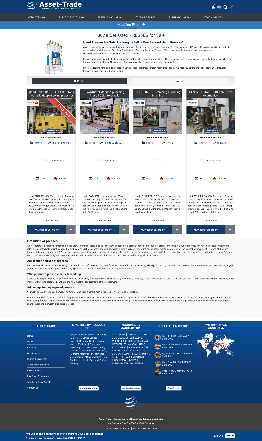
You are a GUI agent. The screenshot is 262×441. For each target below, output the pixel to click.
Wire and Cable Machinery (94, 350)
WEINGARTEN (101, 53)
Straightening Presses (133, 50)
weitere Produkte (88, 388)
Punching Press (129, 67)
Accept (230, 435)
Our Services (33, 353)
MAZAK (138, 337)
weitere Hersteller (131, 388)
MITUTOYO (138, 357)
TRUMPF (132, 334)
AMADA (132, 344)
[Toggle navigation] (219, 7)
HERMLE (139, 363)
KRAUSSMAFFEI (120, 363)
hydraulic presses (126, 47)
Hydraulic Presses (89, 360)
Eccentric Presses (169, 47)
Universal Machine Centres (84, 337)
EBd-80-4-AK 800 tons (63, 143)
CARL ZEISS (128, 350)
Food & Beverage (145, 17)
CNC (47, 160)
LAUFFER (114, 53)
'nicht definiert (141, 341)
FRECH (123, 360)
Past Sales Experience (38, 376)
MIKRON (116, 341)
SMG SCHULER (190, 278)
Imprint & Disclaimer (37, 359)
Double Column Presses (148, 47)
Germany (62, 178)
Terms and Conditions (38, 364)
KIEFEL (92, 143)
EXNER (201, 143)
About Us (31, 347)
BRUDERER (126, 278)
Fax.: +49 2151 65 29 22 (145, 428)
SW (131, 363)
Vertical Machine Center (81, 334)
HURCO (141, 344)
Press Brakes (97, 353)
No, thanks (217, 435)
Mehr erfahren (51, 220)
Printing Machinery (110, 17)
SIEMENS (56, 160)
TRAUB (127, 357)
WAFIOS (116, 350)
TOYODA (142, 334)
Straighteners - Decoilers (108, 50)
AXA (114, 347)
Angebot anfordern (48, 229)
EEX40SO (222, 143)
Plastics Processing (71, 17)
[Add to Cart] (71, 229)
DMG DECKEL (119, 334)
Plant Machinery (179, 17)
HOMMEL (87, 53)
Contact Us (32, 387)
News (30, 341)
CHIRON (122, 347)
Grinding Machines (80, 353)
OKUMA (140, 350)
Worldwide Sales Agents (39, 382)
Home (30, 336)
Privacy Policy (34, 370)
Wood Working (213, 17)
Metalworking (36, 17)
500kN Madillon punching (116, 143)
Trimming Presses (153, 50)
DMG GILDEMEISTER (122, 337)
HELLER (134, 353)
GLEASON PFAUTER (138, 347)
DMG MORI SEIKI (120, 353)
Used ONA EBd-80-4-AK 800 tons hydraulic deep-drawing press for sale (51, 95)
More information (76, 437)
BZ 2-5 (169, 143)
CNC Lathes (101, 334)
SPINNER (127, 341)
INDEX (115, 360)
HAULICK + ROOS (172, 278)
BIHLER (149, 143)
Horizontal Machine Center (83, 341)
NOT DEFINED (119, 344)
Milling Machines (93, 357)
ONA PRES (39, 143)
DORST (147, 278)
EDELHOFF (157, 278)
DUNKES (138, 278)
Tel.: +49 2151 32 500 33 (118, 428)
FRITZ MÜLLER (130, 53)
